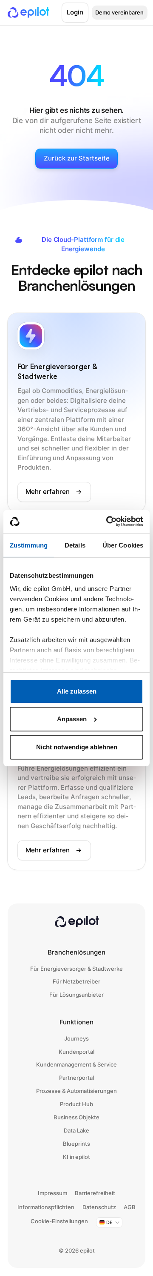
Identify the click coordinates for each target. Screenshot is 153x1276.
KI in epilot (77, 1156)
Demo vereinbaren (119, 12)
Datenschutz (99, 1207)
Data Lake (76, 1130)
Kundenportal (77, 1051)
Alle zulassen (76, 691)
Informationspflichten (45, 1207)
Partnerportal (76, 1077)
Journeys (76, 1038)
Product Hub (76, 1104)
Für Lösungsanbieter (76, 994)
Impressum (52, 1193)
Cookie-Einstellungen (59, 1221)
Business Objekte (76, 1117)
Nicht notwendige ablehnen (76, 747)
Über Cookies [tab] (122, 545)
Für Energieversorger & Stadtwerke (76, 968)
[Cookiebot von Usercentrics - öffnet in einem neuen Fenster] (108, 521)
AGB (130, 1207)
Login (75, 12)
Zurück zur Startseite (77, 158)
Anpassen (72, 719)
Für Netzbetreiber (76, 981)
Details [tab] (75, 545)
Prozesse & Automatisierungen (76, 1090)
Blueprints (76, 1143)
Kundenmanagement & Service (76, 1064)
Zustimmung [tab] (29, 545)
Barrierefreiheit (95, 1193)
